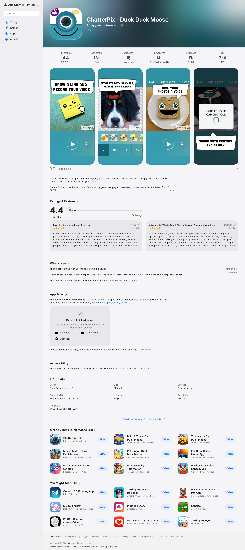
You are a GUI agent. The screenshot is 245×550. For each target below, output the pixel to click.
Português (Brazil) (147, 537)
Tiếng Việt (163, 537)
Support (113, 547)
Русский (95, 537)
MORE (136, 245)
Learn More (145, 349)
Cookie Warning (100, 547)
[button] (21, 22)
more (171, 190)
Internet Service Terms (59, 547)
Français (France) (121, 537)
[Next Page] (241, 116)
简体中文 (106, 537)
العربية (86, 537)
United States (56, 537)
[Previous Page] (46, 116)
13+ (180, 398)
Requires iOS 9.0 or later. (63, 398)
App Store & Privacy (81, 547)
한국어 (134, 537)
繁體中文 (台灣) (177, 537)
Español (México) (72, 537)
